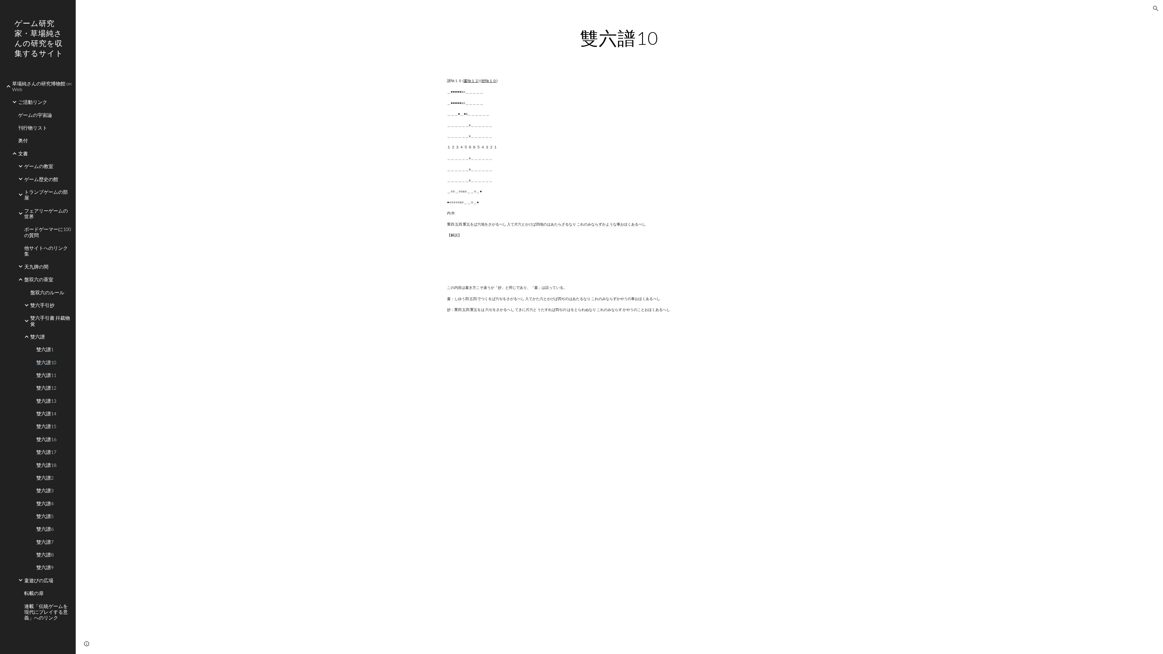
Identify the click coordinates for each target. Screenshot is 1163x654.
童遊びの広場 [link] (38, 580)
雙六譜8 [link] (45, 554)
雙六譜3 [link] (45, 490)
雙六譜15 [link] (46, 426)
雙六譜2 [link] (45, 478)
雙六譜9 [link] (45, 567)
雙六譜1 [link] (45, 349)
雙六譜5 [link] (45, 516)
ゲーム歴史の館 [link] (41, 179)
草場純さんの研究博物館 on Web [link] (41, 86)
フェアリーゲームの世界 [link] (46, 213)
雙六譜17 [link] (46, 452)
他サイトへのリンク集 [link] (46, 250)
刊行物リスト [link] (32, 127)
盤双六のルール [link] (47, 292)
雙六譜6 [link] (45, 529)
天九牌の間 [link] (36, 266)
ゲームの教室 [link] (38, 166)
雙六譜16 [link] (46, 439)
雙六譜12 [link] (46, 388)
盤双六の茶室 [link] (38, 279)
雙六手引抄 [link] (42, 305)
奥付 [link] (23, 140)
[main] (619, 37)
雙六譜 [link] (37, 336)
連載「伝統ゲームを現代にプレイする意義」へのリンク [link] (46, 612)
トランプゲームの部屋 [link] (46, 194)
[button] (1155, 8)
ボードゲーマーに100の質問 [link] (47, 232)
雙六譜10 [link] (46, 362)
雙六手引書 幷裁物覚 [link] (50, 320)
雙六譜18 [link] (46, 465)
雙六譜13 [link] (46, 401)
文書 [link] (23, 153)
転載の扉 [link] (34, 593)
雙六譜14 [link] (46, 413)
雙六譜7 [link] (45, 542)
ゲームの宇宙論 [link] (35, 115)
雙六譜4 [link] (45, 503)
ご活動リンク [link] (32, 102)
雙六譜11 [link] (46, 375)
